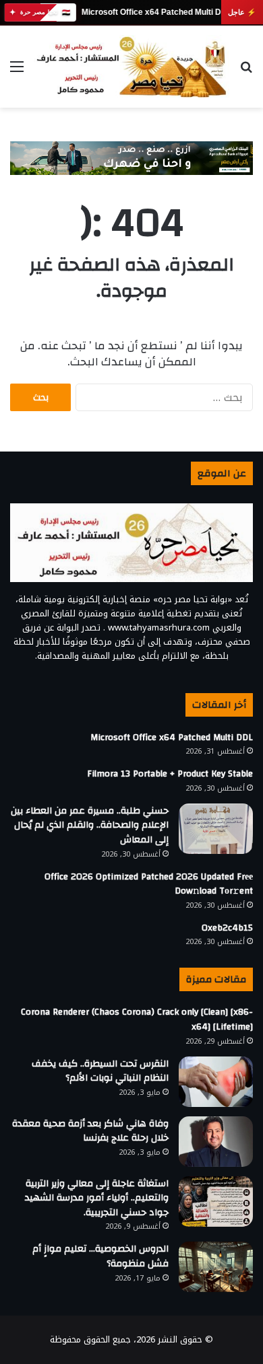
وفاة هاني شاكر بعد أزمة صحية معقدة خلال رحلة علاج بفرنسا (90, 1131)
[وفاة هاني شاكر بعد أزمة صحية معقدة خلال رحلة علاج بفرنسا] (216, 1141)
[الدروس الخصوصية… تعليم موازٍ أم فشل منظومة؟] (216, 1267)
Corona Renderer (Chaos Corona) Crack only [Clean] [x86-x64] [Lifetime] (137, 1019)
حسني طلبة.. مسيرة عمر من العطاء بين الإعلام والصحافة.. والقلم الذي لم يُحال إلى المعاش (90, 825)
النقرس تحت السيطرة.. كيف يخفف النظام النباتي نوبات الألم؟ (100, 1071)
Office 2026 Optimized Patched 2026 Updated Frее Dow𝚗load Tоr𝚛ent (149, 884)
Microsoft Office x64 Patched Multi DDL (156, 12)
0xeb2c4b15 (227, 928)
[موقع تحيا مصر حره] (131, 66)
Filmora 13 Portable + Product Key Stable (170, 774)
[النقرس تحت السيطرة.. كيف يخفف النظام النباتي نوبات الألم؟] (216, 1081)
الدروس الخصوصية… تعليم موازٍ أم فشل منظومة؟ (100, 1256)
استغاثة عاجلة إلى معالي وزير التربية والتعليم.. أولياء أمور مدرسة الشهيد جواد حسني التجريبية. (97, 1198)
